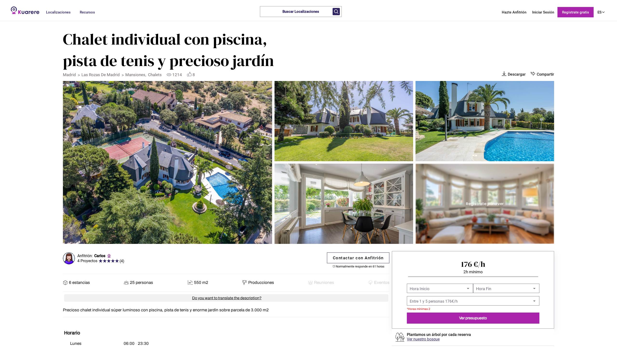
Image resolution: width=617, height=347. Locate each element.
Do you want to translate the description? (227, 298)
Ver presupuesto (473, 318)
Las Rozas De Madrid (101, 74)
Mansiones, (136, 74)
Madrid (70, 74)
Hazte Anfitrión (514, 12)
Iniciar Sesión (543, 12)
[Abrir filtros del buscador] (336, 11)
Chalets (155, 74)
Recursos (87, 12)
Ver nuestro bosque (423, 339)
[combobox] (439, 289)
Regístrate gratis (575, 12)
